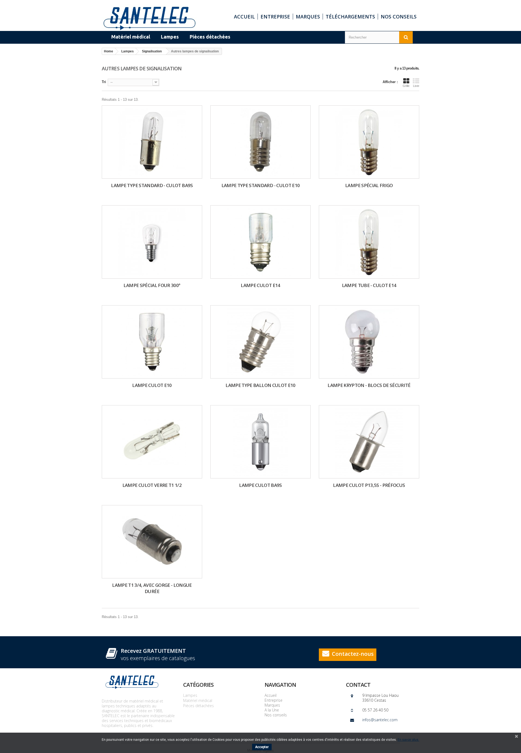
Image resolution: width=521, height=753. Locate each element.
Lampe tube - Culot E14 (369, 285)
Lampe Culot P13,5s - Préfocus (369, 485)
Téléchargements (350, 17)
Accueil (244, 17)
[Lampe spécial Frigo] (369, 142)
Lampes (190, 695)
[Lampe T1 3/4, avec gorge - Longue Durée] (151, 542)
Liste (416, 85)
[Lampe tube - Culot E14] (369, 242)
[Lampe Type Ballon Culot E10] (260, 342)
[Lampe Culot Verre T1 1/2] (151, 442)
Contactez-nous (353, 653)
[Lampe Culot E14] (260, 242)
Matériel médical (197, 700)
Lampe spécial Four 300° (151, 285)
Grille (406, 85)
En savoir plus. (408, 740)
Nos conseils (399, 17)
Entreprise (275, 17)
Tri (104, 82)
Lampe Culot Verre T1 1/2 (152, 485)
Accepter (262, 747)
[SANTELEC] (152, 17)
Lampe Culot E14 (260, 285)
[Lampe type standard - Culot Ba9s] (151, 142)
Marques (308, 17)
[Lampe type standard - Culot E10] (260, 142)
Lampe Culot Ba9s (260, 485)
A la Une (272, 710)
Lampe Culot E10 (151, 385)
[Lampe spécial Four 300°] (151, 242)
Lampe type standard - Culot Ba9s (152, 185)
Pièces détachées (198, 705)
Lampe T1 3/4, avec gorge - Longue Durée (152, 588)
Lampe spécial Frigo (369, 185)
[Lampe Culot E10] (151, 342)
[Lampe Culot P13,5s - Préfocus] (369, 442)
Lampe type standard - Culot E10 (260, 185)
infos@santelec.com (380, 719)
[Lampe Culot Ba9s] (260, 442)
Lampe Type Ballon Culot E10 (260, 385)
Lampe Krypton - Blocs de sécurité (369, 385)
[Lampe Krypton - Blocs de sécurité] (369, 342)
